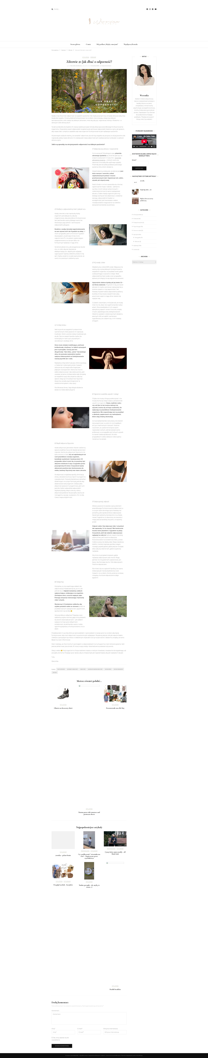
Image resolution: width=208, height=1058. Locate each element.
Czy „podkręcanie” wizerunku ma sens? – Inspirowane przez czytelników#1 (89, 856)
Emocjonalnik (137, 214)
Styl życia (85, 57)
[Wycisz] (152, 146)
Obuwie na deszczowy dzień (63, 708)
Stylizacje (63, 852)
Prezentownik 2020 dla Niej (115, 708)
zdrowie (55, 672)
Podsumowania (137, 222)
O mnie (88, 44)
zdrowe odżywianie (118, 669)
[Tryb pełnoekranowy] (154, 146)
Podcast (135, 218)
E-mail (79, 1028)
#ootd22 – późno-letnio (63, 855)
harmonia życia (61, 669)
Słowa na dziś (137, 230)
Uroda (135, 249)
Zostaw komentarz (106, 65)
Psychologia (85, 851)
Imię (53, 1028)
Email (134, 160)
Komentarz (55, 1010)
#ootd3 (142, 181)
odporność (82, 669)
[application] (144, 141)
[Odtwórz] (134, 146)
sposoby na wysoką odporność (95, 669)
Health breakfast (115, 989)
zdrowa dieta (108, 669)
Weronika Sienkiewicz (76, 65)
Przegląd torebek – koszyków (63, 885)
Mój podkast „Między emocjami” (107, 44)
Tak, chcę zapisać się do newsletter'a (60, 1039)
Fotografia (137, 237)
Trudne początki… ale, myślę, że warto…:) (89, 886)
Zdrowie (93, 57)
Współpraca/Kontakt (131, 44)
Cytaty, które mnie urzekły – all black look (115, 853)
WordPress (139, 1055)
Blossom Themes (121, 1055)
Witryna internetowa (110, 1028)
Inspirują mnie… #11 (146, 190)
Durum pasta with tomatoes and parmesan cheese (89, 813)
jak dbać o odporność (72, 669)
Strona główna (75, 44)
